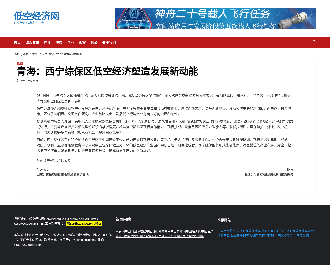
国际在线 (140, 231)
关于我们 (109, 42)
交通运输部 (247, 231)
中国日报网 (153, 231)
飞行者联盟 (266, 235)
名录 (94, 42)
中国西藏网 (126, 236)
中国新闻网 (172, 236)
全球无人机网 (249, 235)
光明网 (147, 236)
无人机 (60, 160)
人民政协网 (187, 236)
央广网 (138, 236)
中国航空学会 (284, 235)
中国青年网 (178, 231)
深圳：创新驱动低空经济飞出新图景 (268, 172)
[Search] (314, 41)
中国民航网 (301, 235)
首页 (17, 42)
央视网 (166, 231)
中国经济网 (193, 231)
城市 (59, 42)
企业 (70, 42)
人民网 (120, 231)
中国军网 (158, 236)
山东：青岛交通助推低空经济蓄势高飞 (63, 172)
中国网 (129, 231)
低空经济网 (37, 16)
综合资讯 (32, 42)
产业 (47, 42)
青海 (67, 160)
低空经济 (49, 160)
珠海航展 (233, 235)
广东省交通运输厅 (289, 231)
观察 (82, 42)
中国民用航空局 (228, 231)
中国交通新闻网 (266, 231)
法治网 (199, 236)
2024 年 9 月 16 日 (29, 80)
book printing (35, 223)
